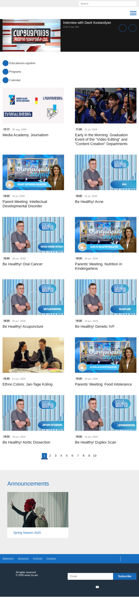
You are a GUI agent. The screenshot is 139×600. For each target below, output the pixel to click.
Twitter (78, 586)
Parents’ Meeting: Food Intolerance (103, 384)
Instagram (91, 586)
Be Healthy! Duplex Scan (95, 442)
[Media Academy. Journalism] (33, 105)
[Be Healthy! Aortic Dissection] (33, 413)
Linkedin (85, 586)
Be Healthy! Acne (89, 201)
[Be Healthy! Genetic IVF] (105, 297)
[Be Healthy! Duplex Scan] (105, 413)
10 (94, 455)
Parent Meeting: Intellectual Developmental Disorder (25, 203)
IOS (110, 587)
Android (128, 587)
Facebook (73, 586)
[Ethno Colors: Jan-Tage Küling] (33, 355)
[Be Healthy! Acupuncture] (33, 297)
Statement (8, 558)
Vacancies (23, 558)
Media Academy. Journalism (25, 135)
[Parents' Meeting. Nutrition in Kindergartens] (105, 235)
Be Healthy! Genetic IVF (95, 326)
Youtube (97, 586)
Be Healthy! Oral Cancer (23, 264)
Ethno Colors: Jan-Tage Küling (27, 384)
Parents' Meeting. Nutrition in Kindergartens (98, 266)
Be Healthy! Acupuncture (23, 326)
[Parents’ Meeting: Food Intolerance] (105, 355)
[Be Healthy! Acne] (105, 172)
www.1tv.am (31, 575)
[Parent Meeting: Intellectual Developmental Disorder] (33, 172)
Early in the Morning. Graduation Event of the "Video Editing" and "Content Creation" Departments (101, 139)
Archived (37, 558)
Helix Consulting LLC (17, 585)
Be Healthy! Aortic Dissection (26, 442)
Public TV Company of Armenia (20, 13)
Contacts (51, 558)
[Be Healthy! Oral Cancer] (33, 235)
